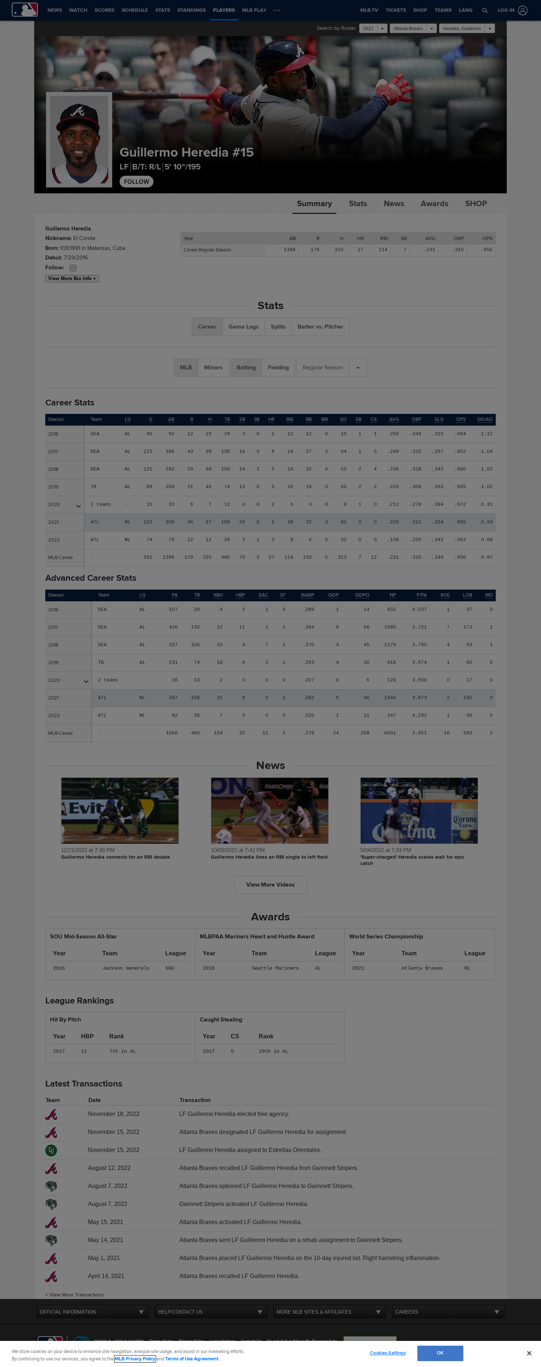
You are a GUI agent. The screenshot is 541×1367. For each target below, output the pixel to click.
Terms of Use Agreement (191, 1359)
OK (440, 1353)
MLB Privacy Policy (135, 1359)
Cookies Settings (388, 1353)
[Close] (529, 1353)
